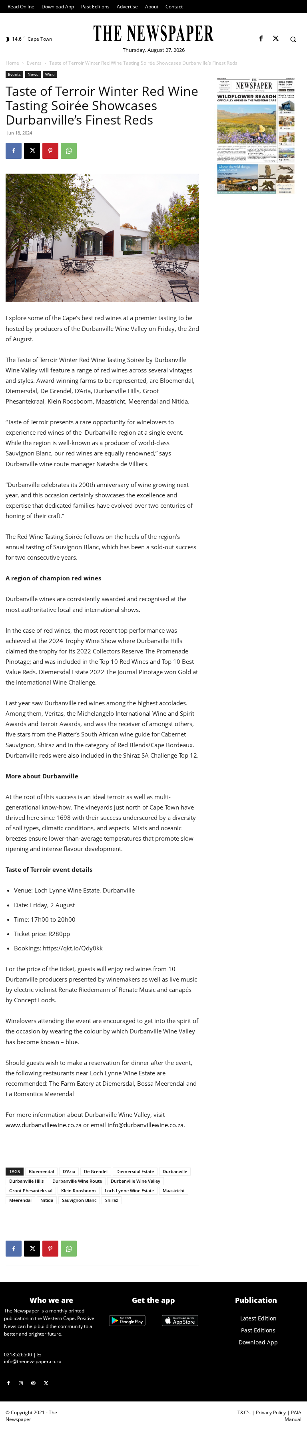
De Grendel (96, 1171)
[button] (293, 39)
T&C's (244, 1412)
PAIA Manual (293, 1416)
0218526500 (18, 1354)
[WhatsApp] (69, 151)
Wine (50, 74)
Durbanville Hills (26, 1181)
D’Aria (69, 1171)
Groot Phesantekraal (30, 1190)
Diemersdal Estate (135, 1171)
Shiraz (111, 1200)
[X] (275, 39)
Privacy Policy (271, 1412)
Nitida (46, 1200)
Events (34, 62)
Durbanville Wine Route (77, 1181)
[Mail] (33, 1383)
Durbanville (175, 1171)
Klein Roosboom (78, 1190)
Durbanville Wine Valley (135, 1181)
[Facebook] (260, 39)
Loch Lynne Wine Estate (129, 1190)
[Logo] (153, 33)
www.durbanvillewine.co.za (44, 1125)
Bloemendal (41, 1171)
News (33, 74)
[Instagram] (21, 1383)
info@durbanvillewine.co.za (145, 1125)
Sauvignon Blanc (79, 1200)
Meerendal (20, 1200)
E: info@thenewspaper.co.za (33, 1358)
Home (12, 62)
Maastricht (174, 1190)
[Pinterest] (50, 151)
